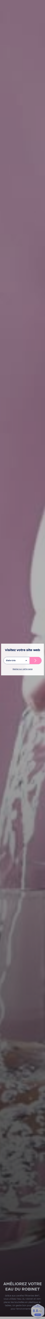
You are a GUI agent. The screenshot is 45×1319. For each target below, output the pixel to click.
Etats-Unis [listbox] (10, 660)
